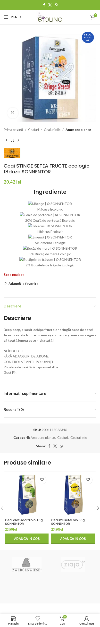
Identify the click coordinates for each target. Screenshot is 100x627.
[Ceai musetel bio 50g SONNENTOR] (73, 495)
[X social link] (50, 5)
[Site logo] (50, 17)
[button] (27, 539)
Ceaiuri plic (52, 129)
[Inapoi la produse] (12, 140)
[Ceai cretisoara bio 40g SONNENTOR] (27, 495)
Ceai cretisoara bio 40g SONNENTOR (24, 522)
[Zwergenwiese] (27, 564)
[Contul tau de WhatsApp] (56, 5)
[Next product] (18, 140)
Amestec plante (78, 129)
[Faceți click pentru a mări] (12, 113)
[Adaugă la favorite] (42, 479)
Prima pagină (13, 129)
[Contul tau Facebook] (44, 5)
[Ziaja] (73, 564)
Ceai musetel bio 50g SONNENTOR (68, 522)
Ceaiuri (33, 129)
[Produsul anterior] (6, 140)
